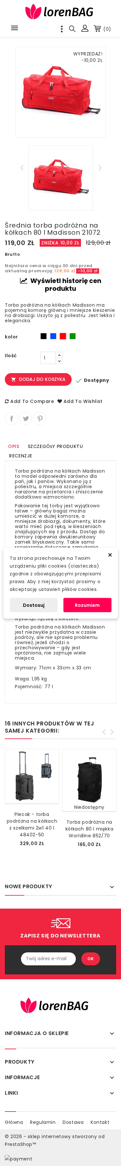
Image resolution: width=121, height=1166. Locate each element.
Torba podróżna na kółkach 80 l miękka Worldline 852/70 (89, 829)
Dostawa (73, 1122)
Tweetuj (25, 418)
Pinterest (40, 418)
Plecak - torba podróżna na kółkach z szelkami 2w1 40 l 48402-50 (32, 824)
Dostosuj (34, 605)
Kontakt (100, 1122)
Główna (14, 1122)
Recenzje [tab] (20, 456)
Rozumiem (87, 605)
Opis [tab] (13, 446)
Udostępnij (11, 418)
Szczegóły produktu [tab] (55, 446)
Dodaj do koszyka (38, 379)
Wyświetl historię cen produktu (65, 284)
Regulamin (42, 1122)
